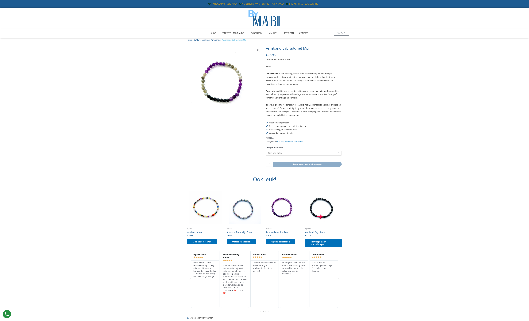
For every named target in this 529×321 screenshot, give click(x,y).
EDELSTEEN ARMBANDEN (233, 33)
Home (189, 40)
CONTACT (303, 33)
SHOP (213, 33)
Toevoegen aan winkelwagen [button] (318, 243)
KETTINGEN (288, 33)
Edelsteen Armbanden (212, 40)
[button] (258, 50)
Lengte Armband (274, 147)
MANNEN (273, 33)
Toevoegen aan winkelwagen (307, 164)
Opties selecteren (202, 241)
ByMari (197, 40)
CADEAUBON (257, 33)
